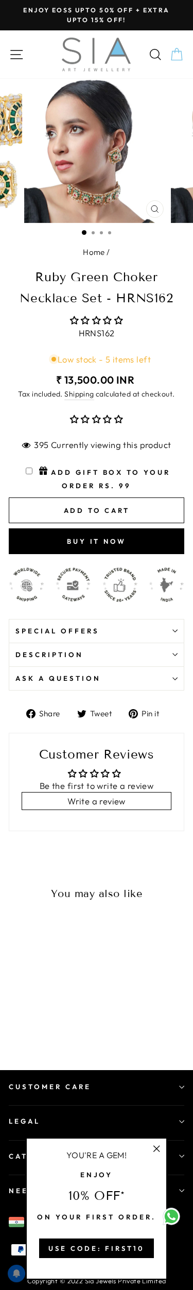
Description (49, 654)
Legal (24, 1121)
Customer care (50, 1086)
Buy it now (96, 541)
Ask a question (58, 678)
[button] (96, 320)
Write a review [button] (96, 801)
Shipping (79, 394)
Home (94, 252)
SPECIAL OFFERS (57, 631)
